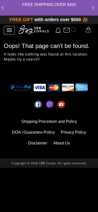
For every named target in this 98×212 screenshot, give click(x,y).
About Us (61, 143)
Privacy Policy (73, 132)
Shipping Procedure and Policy (49, 121)
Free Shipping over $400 (49, 5)
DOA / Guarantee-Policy (33, 132)
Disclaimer (37, 143)
